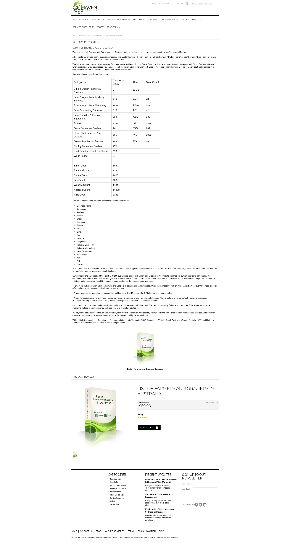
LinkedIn (205, 505)
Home (153, 3)
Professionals (169, 19)
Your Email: (186, 489)
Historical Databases (145, 19)
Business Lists (80, 19)
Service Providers (83, 27)
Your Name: (186, 484)
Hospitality (97, 19)
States (100, 27)
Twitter (200, 505)
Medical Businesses (118, 19)
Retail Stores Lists (191, 19)
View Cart (180, 3)
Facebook (196, 505)
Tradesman (113, 27)
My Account (164, 3)
